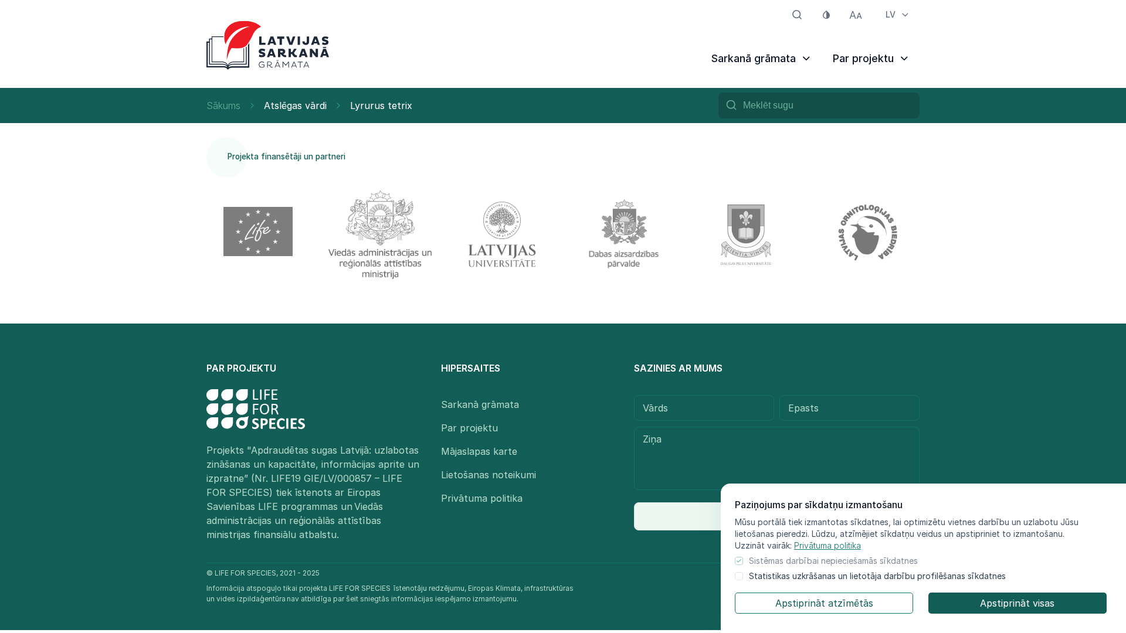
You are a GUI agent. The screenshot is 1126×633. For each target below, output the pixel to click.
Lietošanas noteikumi (488, 475)
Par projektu (469, 428)
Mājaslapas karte (479, 451)
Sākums (223, 105)
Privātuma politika (827, 545)
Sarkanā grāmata (480, 404)
